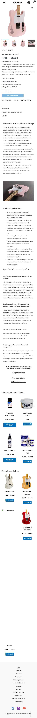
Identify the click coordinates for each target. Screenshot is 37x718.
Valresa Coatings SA (18, 382)
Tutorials (18, 671)
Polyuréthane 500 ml (10, 87)
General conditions (18, 698)
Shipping (18, 686)
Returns (18, 689)
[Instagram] (18, 708)
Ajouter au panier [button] (9, 425)
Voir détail (27, 424)
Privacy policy (18, 702)
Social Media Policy (18, 683)
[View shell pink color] (14, 43)
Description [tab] (5, 108)
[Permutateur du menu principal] (4, 2)
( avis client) (14, 54)
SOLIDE (29, 100)
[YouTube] (24, 708)
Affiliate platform (18, 680)
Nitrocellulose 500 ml (10, 82)
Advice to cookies (18, 692)
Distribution (18, 677)
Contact (18, 674)
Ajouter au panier (12, 96)
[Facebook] (12, 708)
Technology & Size (8, 78)
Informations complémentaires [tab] (12, 112)
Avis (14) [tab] (4, 116)
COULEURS (23, 100)
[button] (32, 8)
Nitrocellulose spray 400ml (12, 84)
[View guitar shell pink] (31, 43)
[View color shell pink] (5, 43)
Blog (18, 668)
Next (34, 43)
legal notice (18, 695)
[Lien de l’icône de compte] (28, 2)
